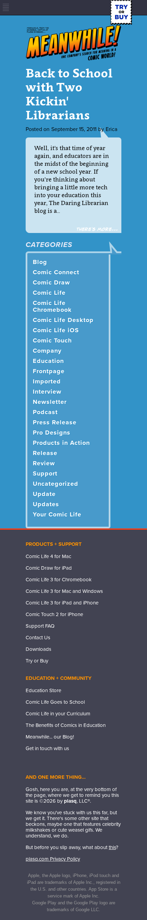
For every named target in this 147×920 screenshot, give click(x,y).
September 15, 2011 (73, 129)
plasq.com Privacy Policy (53, 859)
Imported (47, 381)
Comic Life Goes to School (55, 702)
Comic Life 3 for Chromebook (59, 579)
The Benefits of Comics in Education (66, 725)
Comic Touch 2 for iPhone (54, 614)
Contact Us (38, 637)
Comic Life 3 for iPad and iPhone (62, 603)
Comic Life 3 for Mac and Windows (64, 591)
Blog (40, 262)
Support (45, 473)
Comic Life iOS (56, 330)
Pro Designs (51, 432)
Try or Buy (37, 661)
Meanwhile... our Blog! (50, 737)
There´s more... (97, 229)
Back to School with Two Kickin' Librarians (69, 93)
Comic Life (49, 292)
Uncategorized (55, 483)
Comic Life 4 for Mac (48, 556)
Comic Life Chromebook (52, 306)
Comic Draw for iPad (49, 568)
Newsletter (50, 402)
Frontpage (49, 371)
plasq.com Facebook (31, 762)
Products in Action (61, 443)
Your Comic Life (57, 514)
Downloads (38, 649)
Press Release (55, 422)
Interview (47, 391)
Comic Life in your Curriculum (58, 714)
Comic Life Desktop (63, 320)
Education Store (43, 690)
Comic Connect (56, 272)
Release (45, 453)
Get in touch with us (47, 748)
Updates (46, 504)
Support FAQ (40, 626)
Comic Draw (51, 282)
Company (47, 350)
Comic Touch (52, 340)
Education (48, 361)
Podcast (45, 412)
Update (44, 494)
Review (44, 463)
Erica (111, 129)
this (112, 847)
